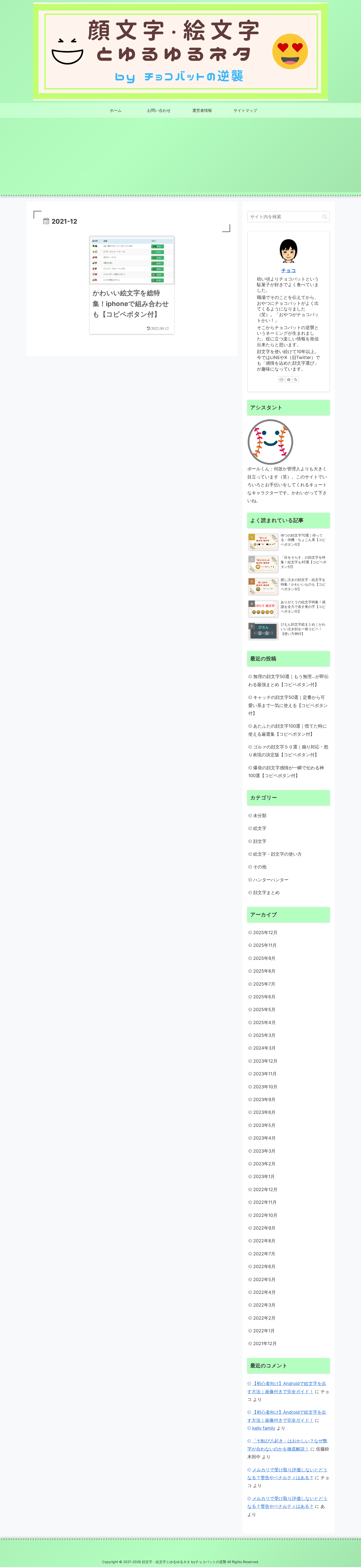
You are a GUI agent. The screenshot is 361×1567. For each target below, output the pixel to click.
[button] (324, 216)
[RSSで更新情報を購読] (295, 379)
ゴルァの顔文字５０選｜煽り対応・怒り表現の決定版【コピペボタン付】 (288, 750)
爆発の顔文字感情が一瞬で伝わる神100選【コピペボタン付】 (286, 771)
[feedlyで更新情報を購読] (288, 379)
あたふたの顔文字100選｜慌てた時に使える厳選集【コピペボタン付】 (287, 729)
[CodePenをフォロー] (281, 379)
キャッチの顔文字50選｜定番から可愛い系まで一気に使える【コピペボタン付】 (288, 705)
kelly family (263, 1428)
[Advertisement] (180, 158)
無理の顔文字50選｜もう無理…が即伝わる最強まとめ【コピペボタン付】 (288, 680)
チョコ (288, 270)
